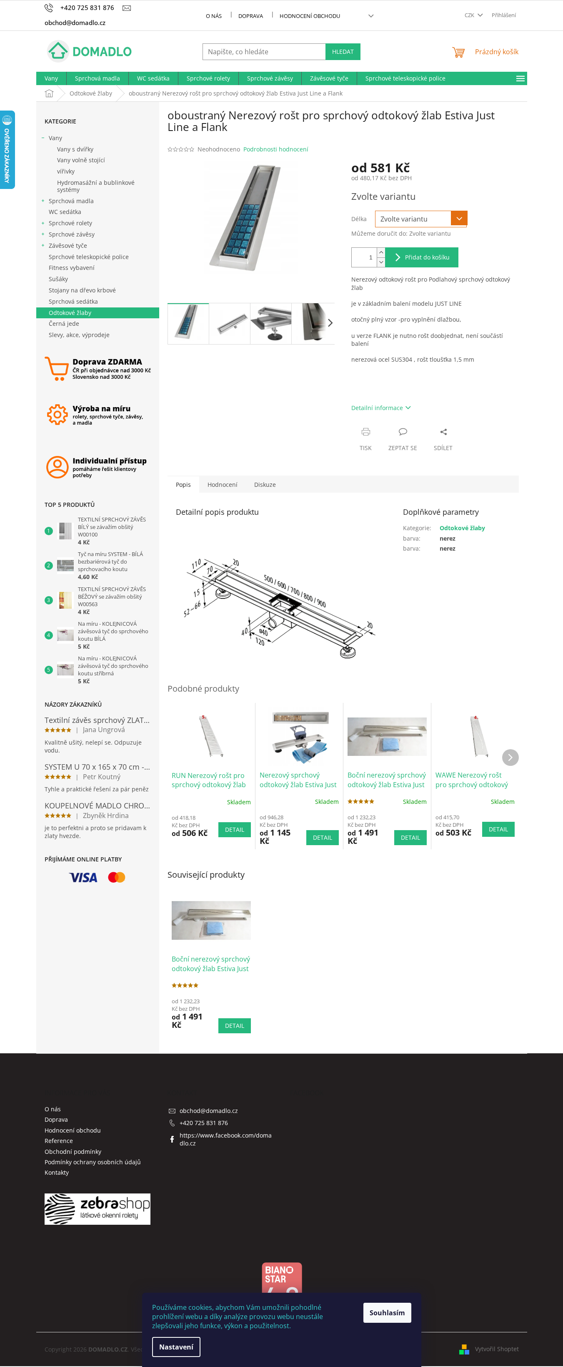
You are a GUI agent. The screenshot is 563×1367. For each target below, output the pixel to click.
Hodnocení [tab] (223, 484)
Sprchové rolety (70, 223)
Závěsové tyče (68, 245)
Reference (59, 1141)
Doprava (250, 16)
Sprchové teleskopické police (89, 257)
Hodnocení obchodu (310, 16)
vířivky (66, 171)
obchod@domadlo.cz (209, 1111)
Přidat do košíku (427, 257)
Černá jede (64, 323)
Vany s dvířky (75, 149)
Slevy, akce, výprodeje (79, 335)
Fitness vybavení (72, 268)
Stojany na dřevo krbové (82, 290)
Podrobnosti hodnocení (275, 149)
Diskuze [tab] (265, 484)
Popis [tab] (183, 484)
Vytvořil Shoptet (497, 1348)
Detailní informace (377, 408)
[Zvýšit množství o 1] (381, 252)
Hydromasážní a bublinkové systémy (96, 186)
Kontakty (57, 1172)
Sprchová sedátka (73, 301)
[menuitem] (51, 78)
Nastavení (176, 1347)
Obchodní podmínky (73, 1152)
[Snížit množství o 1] (381, 262)
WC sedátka (65, 212)
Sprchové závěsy (72, 234)
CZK (470, 15)
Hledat (343, 51)
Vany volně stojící (81, 160)
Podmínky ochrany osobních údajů (93, 1162)
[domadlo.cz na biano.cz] (282, 1290)
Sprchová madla (71, 201)
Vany (55, 138)
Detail (234, 829)
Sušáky (58, 279)
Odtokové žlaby (70, 313)
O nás (214, 16)
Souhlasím (387, 1312)
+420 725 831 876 (204, 1123)
